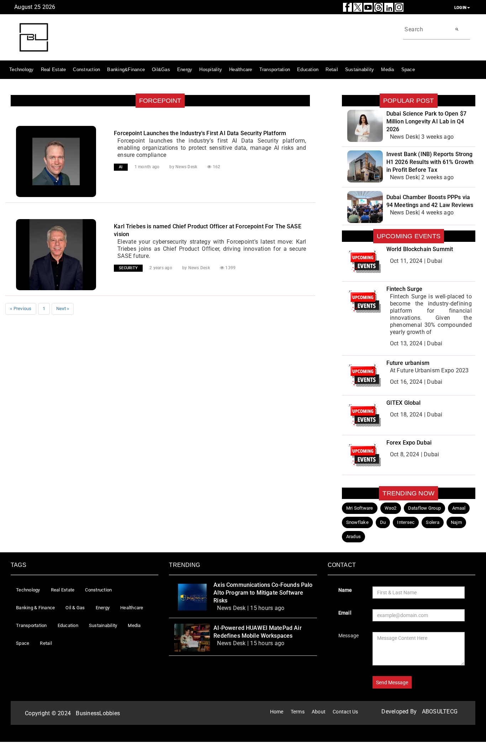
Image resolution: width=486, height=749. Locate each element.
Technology (21, 69)
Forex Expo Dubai (409, 442)
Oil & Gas (75, 607)
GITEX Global (403, 402)
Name (345, 590)
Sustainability (359, 69)
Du (383, 522)
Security (128, 268)
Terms (298, 712)
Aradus (353, 536)
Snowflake (357, 522)
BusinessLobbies (98, 713)
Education (307, 69)
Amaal (458, 508)
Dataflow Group (424, 508)
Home (277, 712)
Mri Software (359, 508)
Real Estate (53, 69)
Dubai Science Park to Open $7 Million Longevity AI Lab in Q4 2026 (426, 121)
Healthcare (240, 69)
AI (121, 167)
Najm (456, 522)
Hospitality (210, 69)
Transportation (274, 69)
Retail (332, 69)
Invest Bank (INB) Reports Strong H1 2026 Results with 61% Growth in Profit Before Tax (430, 162)
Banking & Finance (35, 607)
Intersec (405, 522)
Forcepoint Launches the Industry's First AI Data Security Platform (200, 133)
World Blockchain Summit (419, 249)
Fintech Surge (404, 289)
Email (345, 613)
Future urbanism (407, 363)
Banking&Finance (126, 69)
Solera (432, 522)
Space (408, 69)
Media (387, 69)
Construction (86, 69)
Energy (184, 69)
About (319, 712)
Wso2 (391, 508)
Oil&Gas (161, 69)
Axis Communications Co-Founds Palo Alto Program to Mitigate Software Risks (262, 592)
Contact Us (345, 712)
